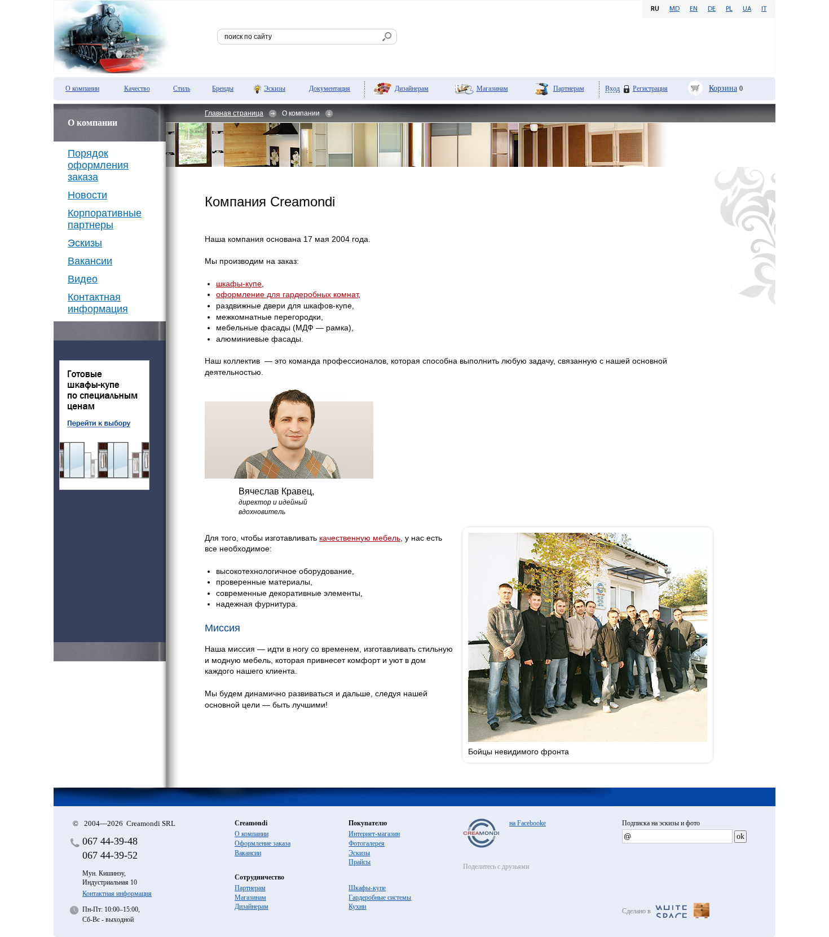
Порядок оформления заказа (98, 165)
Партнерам (568, 88)
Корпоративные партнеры (105, 219)
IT (763, 9)
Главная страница (234, 113)
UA (747, 9)
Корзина (723, 88)
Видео (83, 279)
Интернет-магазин (374, 834)
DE (712, 9)
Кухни (357, 907)
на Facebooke (527, 823)
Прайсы (360, 862)
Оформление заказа (262, 843)
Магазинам (492, 88)
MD (674, 9)
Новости (87, 195)
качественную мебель (359, 537)
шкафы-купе (239, 283)
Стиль (181, 88)
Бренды (222, 88)
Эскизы (274, 88)
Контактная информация (98, 303)
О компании (82, 88)
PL (729, 9)
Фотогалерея (367, 843)
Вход (612, 88)
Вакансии (90, 261)
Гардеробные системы (380, 897)
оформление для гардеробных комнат (287, 294)
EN (694, 9)
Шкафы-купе (367, 888)
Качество (137, 88)
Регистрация (650, 88)
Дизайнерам (412, 88)
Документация (329, 88)
